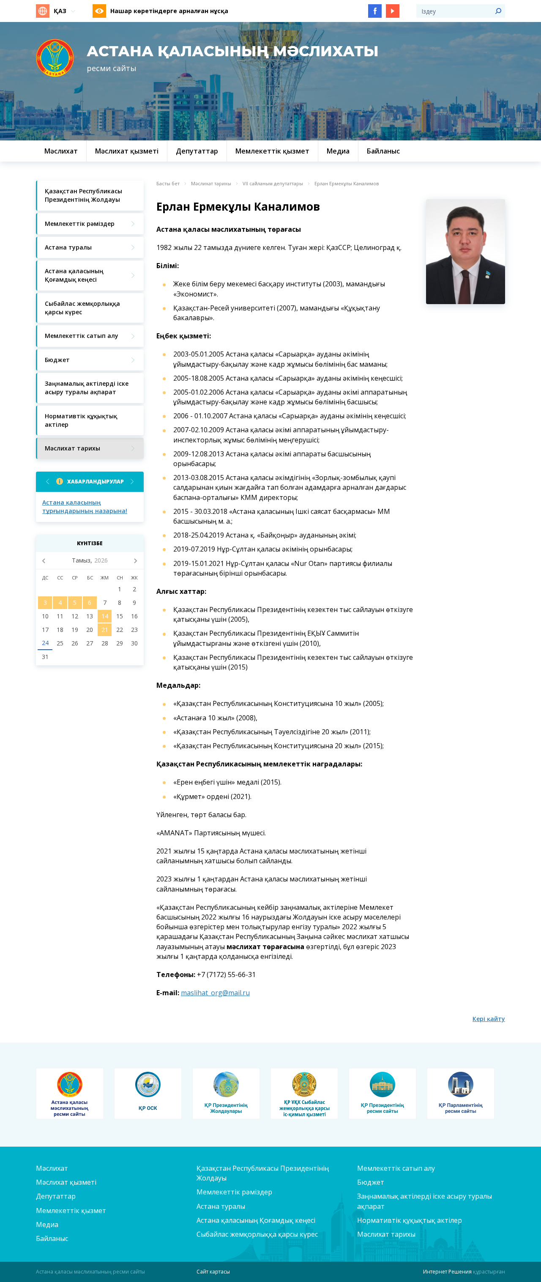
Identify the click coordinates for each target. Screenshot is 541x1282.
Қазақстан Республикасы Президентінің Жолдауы (263, 1173)
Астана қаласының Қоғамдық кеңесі (256, 1220)
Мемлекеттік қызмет (71, 1210)
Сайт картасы (213, 1271)
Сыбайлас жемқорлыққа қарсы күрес (257, 1234)
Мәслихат (52, 1168)
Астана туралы (221, 1206)
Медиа (47, 1224)
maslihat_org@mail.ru (215, 992)
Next (132, 481)
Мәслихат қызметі (66, 1182)
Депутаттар (56, 1196)
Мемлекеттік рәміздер (234, 1192)
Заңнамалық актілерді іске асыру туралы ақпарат (424, 1201)
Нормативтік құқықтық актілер (409, 1220)
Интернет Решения (447, 1271)
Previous (47, 481)
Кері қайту (489, 1019)
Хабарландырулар (95, 481)
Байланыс (52, 1238)
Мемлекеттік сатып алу (396, 1168)
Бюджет (370, 1182)
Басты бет (168, 184)
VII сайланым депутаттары (273, 184)
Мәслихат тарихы (211, 184)
